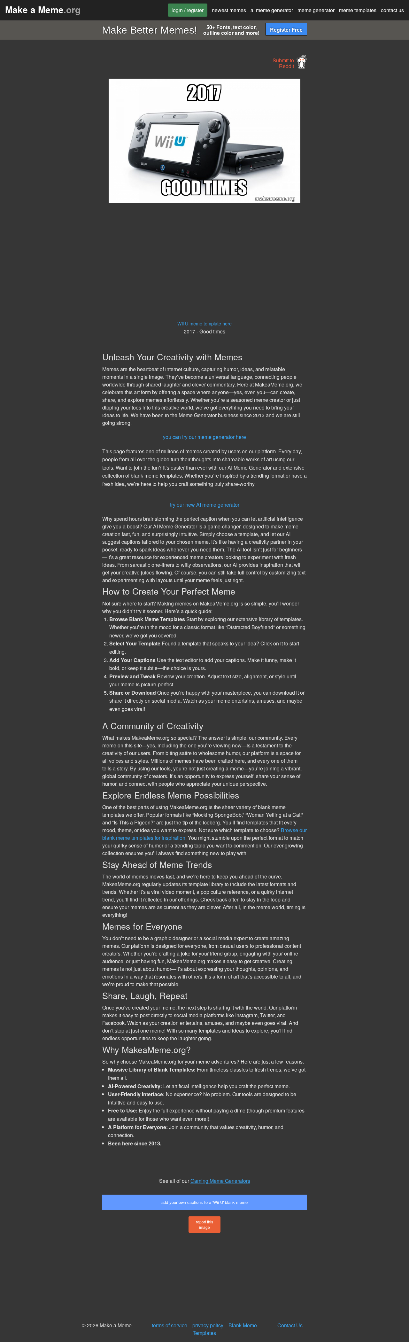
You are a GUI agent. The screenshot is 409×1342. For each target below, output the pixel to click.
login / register (188, 10)
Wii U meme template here (204, 323)
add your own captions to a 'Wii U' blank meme (204, 1202)
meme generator (316, 10)
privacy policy (207, 1325)
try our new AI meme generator (204, 504)
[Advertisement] (50, 174)
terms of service (169, 1325)
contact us (392, 10)
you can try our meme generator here (204, 437)
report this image (204, 1224)
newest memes (229, 10)
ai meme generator (272, 10)
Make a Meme (43, 9)
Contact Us (290, 1325)
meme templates (357, 10)
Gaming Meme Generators (220, 1180)
